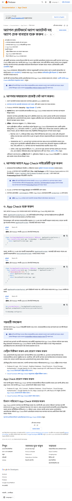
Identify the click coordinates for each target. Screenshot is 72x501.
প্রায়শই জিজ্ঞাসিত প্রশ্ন (54, 463)
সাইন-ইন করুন (66, 2)
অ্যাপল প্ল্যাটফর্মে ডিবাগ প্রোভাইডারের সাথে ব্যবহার (22, 417)
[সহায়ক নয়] (67, 25)
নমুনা (3, 454)
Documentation (8, 8)
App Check (22, 8)
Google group (53, 454)
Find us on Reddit (30, 451)
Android (4, 474)
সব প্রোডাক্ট (5, 485)
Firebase (6, 25)
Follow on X (28, 454)
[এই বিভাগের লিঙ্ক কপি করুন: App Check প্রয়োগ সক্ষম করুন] (36, 379)
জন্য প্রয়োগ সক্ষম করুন (23, 396)
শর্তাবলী (4, 492)
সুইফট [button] (7, 227)
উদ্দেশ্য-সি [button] (14, 227)
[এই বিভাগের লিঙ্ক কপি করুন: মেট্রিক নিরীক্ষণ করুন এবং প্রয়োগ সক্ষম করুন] (49, 351)
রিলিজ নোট (51, 457)
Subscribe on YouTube (31, 457)
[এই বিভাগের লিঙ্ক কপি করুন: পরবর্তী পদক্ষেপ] (23, 322)
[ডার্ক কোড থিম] (64, 235)
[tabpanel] (36, 239)
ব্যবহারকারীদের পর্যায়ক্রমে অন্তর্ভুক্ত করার (35, 88)
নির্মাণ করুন (32, 25)
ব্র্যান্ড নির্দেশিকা (52, 460)
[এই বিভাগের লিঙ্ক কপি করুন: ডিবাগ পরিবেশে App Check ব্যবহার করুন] (46, 401)
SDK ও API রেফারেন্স (7, 451)
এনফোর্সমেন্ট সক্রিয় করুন (18, 393)
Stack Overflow (53, 451)
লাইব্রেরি (4, 457)
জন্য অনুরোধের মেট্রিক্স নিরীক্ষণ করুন (27, 374)
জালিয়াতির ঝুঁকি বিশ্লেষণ (49, 73)
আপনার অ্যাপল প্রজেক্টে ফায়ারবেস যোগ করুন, (21, 104)
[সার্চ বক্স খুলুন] (42, 2)
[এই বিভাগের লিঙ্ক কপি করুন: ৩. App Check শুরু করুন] (35, 207)
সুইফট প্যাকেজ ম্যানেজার (46, 168)
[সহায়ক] (64, 25)
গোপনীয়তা (10, 492)
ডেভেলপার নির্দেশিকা (7, 449)
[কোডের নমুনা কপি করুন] (67, 235)
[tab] (7, 227)
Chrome (4, 477)
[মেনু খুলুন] (3, 2)
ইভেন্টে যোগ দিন (29, 460)
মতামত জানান (62, 30)
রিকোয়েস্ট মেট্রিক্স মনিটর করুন (19, 370)
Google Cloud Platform (8, 482)
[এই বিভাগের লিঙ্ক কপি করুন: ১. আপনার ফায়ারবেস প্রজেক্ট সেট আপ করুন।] (56, 96)
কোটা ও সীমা (54, 151)
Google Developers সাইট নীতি (35, 434)
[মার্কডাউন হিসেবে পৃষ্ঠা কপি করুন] (51, 34)
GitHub (4, 460)
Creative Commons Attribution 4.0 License (36, 432)
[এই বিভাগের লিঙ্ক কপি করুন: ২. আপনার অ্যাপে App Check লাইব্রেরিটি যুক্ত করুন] (64, 164)
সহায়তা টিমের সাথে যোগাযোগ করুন (57, 449)
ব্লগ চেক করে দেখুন (30, 449)
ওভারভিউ (6, 67)
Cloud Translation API (17, 18)
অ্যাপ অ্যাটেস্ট (15, 73)
